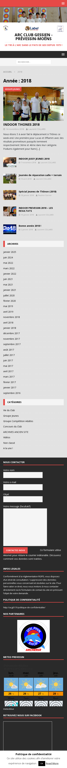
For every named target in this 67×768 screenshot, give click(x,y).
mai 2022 (8, 262)
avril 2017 (8, 371)
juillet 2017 (9, 355)
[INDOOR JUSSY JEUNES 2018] (9, 162)
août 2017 (8, 349)
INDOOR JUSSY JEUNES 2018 (34, 158)
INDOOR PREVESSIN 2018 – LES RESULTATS (36, 209)
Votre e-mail (9, 482)
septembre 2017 (11, 344)
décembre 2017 (11, 333)
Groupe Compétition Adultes (18, 421)
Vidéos (6, 437)
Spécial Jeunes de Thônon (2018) (37, 191)
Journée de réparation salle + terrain (40, 175)
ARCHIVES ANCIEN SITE (15, 432)
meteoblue (8, 708)
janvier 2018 (9, 327)
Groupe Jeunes (11, 415)
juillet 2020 (9, 295)
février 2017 (9, 382)
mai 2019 (8, 306)
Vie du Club (9, 410)
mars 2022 (8, 268)
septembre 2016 (11, 393)
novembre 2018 (11, 317)
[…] (38, 148)
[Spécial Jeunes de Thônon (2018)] (9, 195)
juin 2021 (8, 279)
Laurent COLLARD (37, 129)
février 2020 (9, 300)
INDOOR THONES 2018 (21, 124)
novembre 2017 (11, 338)
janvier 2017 (9, 387)
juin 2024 (8, 257)
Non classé (9, 442)
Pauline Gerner (45, 195)
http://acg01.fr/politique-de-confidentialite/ (24, 607)
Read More (52, 763)
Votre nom (8, 470)
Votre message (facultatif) (17, 506)
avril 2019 (8, 311)
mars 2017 (8, 376)
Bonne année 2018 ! (30, 225)
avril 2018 (8, 322)
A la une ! (8, 448)
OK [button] (41, 763)
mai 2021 (8, 284)
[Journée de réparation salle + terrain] (9, 178)
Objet (6, 494)
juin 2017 (8, 360)
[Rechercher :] (33, 62)
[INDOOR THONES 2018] (33, 104)
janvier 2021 (9, 289)
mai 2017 (8, 365)
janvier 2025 (9, 251)
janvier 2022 (9, 273)
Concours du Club (12, 426)
